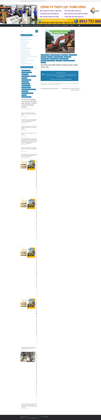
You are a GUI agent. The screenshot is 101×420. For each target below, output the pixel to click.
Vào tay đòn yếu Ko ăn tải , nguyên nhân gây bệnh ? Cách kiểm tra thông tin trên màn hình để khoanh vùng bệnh (29, 155)
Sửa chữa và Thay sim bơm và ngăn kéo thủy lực (48, 60)
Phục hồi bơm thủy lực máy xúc (26, 48)
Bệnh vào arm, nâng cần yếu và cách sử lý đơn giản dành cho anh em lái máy (28, 348)
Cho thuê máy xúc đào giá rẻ (26, 37)
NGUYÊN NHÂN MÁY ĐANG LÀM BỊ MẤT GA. (50, 88)
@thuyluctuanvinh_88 (61, 72)
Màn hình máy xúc (56, 25)
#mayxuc (74, 75)
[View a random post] (79, 25)
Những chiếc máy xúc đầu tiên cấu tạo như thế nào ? (29, 134)
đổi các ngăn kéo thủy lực (25, 42)
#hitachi (58, 76)
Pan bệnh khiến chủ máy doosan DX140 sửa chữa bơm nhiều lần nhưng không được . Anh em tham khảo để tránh (29, 120)
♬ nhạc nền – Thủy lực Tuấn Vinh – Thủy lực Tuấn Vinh (61, 79)
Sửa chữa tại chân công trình (64, 58)
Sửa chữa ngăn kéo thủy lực (54, 58)
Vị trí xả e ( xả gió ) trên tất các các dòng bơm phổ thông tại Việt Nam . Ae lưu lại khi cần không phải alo (36, 373)
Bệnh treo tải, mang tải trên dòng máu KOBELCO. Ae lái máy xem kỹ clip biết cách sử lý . (28, 114)
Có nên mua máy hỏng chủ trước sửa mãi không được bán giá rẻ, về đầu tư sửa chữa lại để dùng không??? (29, 103)
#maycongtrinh (70, 75)
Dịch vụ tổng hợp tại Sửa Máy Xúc (26, 39)
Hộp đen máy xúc (47, 25)
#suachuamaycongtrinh (63, 75)
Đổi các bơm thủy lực (24, 41)
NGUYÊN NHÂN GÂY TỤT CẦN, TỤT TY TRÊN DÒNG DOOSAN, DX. (70, 89)
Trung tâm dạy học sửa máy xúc (26, 63)
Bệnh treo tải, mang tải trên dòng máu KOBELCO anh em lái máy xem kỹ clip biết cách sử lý (36, 219)
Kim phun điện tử (65, 25)
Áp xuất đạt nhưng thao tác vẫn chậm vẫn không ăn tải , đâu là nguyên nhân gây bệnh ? (29, 148)
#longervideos (62, 76)
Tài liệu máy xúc (43, 62)
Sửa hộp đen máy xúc (59, 60)
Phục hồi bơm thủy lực (37, 25)
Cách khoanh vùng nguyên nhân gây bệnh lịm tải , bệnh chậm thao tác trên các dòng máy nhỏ (36, 318)
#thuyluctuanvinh (56, 75)
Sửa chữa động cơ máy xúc (45, 58)
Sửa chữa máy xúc (27, 25)
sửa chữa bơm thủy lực (25, 49)
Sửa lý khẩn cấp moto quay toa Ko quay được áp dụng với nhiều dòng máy (36, 175)
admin (49, 69)
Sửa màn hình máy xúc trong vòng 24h (68, 60)
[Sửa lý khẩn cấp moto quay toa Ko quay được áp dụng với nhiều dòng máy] (28, 179)
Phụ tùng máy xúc (24, 46)
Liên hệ (71, 25)
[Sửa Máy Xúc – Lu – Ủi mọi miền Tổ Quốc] (22, 25)
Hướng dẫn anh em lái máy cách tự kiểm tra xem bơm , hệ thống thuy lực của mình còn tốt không (29, 127)
